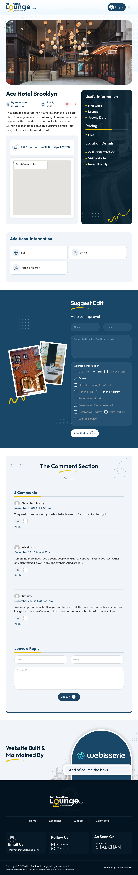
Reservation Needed (91, 398)
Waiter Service (88, 418)
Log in (119, 7)
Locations (55, 820)
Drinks (82, 378)
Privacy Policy (49, 870)
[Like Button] (67, 104)
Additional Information (86, 365)
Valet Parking (117, 412)
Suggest (78, 820)
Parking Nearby (110, 391)
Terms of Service (64, 870)
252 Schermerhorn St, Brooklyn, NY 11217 (45, 147)
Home (32, 820)
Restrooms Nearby (90, 412)
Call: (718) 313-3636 (101, 152)
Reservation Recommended (96, 405)
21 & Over (84, 371)
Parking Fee (86, 391)
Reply (17, 526)
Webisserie (126, 867)
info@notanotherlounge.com (23, 849)
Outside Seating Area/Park (95, 385)
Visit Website (97, 158)
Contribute (102, 820)
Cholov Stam (117, 371)
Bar (99, 371)
